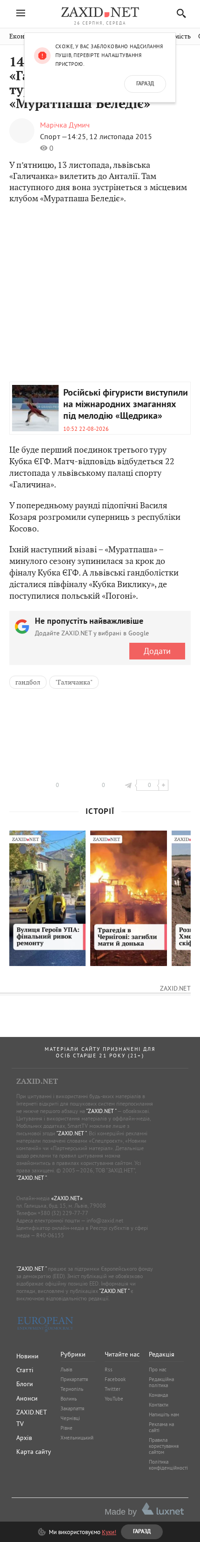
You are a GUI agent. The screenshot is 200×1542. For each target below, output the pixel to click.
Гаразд (145, 84)
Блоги (24, 1384)
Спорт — (53, 136)
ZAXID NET (100, 12)
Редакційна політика (161, 1382)
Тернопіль (71, 1389)
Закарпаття (72, 1408)
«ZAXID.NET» (67, 1198)
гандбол (27, 682)
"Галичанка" (74, 682)
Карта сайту (33, 1451)
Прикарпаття (74, 1379)
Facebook (115, 1379)
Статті (24, 1370)
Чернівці (70, 1418)
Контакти (158, 1404)
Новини (27, 1356)
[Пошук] (179, 13)
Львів (66, 1369)
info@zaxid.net (105, 1220)
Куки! (109, 1532)
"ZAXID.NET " (101, 1110)
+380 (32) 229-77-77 (63, 1212)
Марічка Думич (65, 124)
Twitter (112, 1389)
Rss (109, 1369)
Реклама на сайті (161, 1427)
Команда (158, 1395)
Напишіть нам (164, 1414)
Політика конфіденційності (168, 1465)
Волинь (68, 1398)
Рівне (66, 1428)
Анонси (27, 1398)
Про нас (158, 1369)
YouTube (114, 1398)
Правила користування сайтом (164, 1446)
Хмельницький (76, 1437)
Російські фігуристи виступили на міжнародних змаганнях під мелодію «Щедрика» (125, 404)
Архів (24, 1437)
